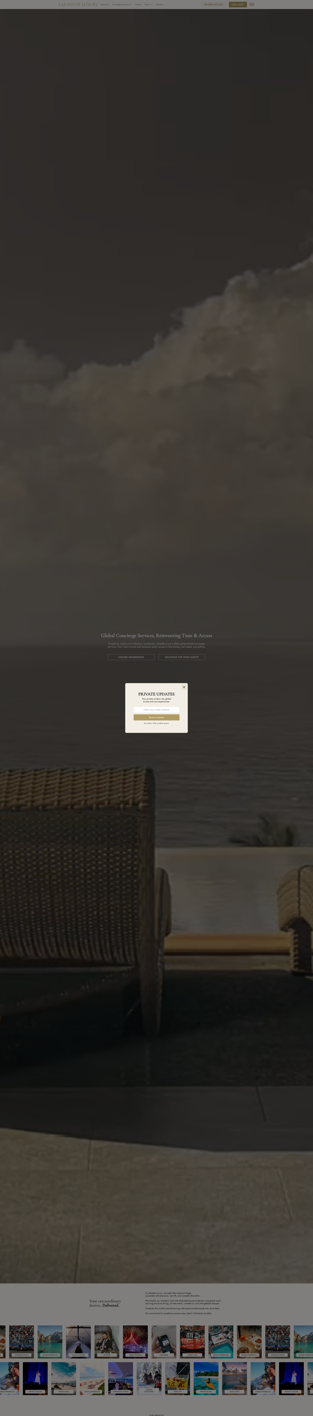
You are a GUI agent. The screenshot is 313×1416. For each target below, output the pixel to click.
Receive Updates (156, 717)
